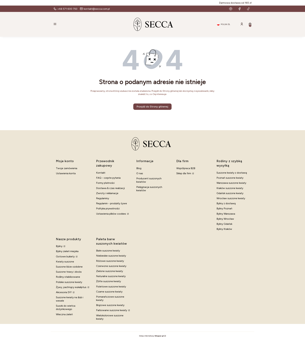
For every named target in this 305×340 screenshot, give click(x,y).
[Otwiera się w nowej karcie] (230, 9)
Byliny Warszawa (226, 213)
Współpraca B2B (185, 168)
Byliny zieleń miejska (67, 251)
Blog (138, 168)
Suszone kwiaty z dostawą (232, 172)
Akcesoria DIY (64, 292)
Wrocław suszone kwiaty (231, 198)
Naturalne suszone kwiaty (111, 276)
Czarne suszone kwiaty (109, 291)
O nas (139, 173)
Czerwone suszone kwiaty (111, 266)
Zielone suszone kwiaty (109, 271)
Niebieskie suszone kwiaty (111, 255)
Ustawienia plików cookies (111, 213)
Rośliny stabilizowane (68, 276)
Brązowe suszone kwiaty (110, 305)
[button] (85, 24)
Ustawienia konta (66, 173)
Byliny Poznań (224, 208)
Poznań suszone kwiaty (230, 177)
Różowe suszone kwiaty (110, 260)
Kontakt (100, 172)
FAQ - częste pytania (108, 177)
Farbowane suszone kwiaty (112, 310)
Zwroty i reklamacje (107, 193)
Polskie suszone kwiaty (69, 282)
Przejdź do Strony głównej (152, 106)
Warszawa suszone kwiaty (231, 182)
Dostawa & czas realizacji (110, 188)
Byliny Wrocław (225, 218)
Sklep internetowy (151, 336)
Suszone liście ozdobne (69, 266)
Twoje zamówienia (66, 168)
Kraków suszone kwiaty (230, 188)
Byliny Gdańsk (224, 223)
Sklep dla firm (184, 173)
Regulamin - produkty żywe (111, 203)
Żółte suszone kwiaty (108, 281)
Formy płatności (105, 182)
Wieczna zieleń (64, 314)
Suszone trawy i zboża (68, 271)
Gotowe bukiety (65, 256)
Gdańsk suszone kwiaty (230, 193)
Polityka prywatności (108, 208)
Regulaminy (102, 198)
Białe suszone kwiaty (108, 250)
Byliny (59, 246)
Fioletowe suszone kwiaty (111, 286)
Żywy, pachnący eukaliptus (71, 287)
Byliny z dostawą (226, 203)
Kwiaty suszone (65, 261)
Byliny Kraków (224, 228)
